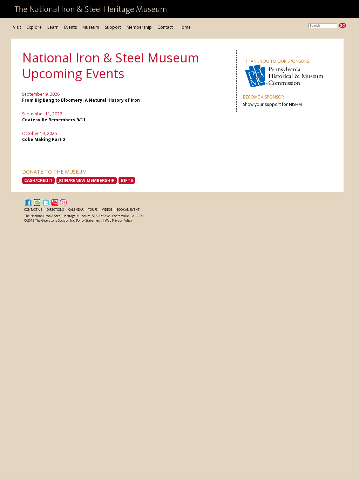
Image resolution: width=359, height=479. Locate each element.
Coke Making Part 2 (43, 139)
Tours (93, 209)
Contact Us (33, 209)
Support (113, 27)
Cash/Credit (38, 180)
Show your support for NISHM (272, 104)
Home (184, 27)
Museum (90, 27)
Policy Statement (89, 220)
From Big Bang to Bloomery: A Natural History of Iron (81, 100)
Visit (17, 27)
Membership (139, 27)
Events (70, 27)
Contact (165, 27)
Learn (53, 27)
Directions (56, 209)
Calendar (76, 209)
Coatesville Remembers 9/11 (54, 120)
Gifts (127, 180)
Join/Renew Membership (87, 180)
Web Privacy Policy (118, 220)
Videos (107, 209)
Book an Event (128, 209)
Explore (34, 27)
